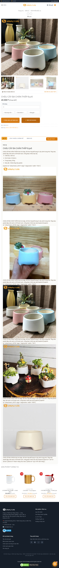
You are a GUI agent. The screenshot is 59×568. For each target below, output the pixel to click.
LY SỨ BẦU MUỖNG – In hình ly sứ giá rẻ (49, 491)
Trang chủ (21, 11)
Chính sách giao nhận (8, 546)
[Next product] (28, 13)
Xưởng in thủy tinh (40, 521)
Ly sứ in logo (38, 516)
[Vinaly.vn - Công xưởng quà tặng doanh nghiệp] (29, 5)
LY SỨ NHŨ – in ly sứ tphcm (29, 490)
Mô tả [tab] (4, 138)
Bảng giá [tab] (29, 138)
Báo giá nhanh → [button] (51, 139)
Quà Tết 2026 (38, 512)
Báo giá (52, 5)
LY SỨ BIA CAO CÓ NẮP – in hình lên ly (10, 491)
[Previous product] (31, 13)
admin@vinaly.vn (8, 527)
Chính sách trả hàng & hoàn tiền (11, 543)
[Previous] (4, 47)
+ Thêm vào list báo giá (10, 120)
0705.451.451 (56, 1)
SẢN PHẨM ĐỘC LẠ (36, 11)
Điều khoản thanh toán (8, 541)
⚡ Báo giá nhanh (30, 120)
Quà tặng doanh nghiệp (41, 514)
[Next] (54, 47)
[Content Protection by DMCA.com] (29, 564)
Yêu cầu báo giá (10, 496)
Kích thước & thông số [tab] (16, 138)
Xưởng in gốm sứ (39, 519)
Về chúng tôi (6, 548)
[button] (3, 5)
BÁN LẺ (27, 11)
